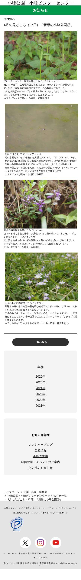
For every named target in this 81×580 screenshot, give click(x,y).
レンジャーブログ (40, 444)
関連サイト (63, 513)
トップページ (12, 491)
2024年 (40, 388)
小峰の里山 (40, 456)
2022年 (40, 399)
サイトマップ (49, 513)
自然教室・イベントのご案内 (40, 462)
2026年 (40, 376)
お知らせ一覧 (59, 495)
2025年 (40, 382)
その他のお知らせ (40, 467)
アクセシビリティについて (61, 508)
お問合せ (8, 508)
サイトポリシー (39, 508)
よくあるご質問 (22, 508)
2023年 (40, 394)
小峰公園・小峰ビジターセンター (41, 3)
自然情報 (40, 450)
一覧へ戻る (40, 342)
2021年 (40, 405)
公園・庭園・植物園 (35, 491)
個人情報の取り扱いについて (26, 513)
